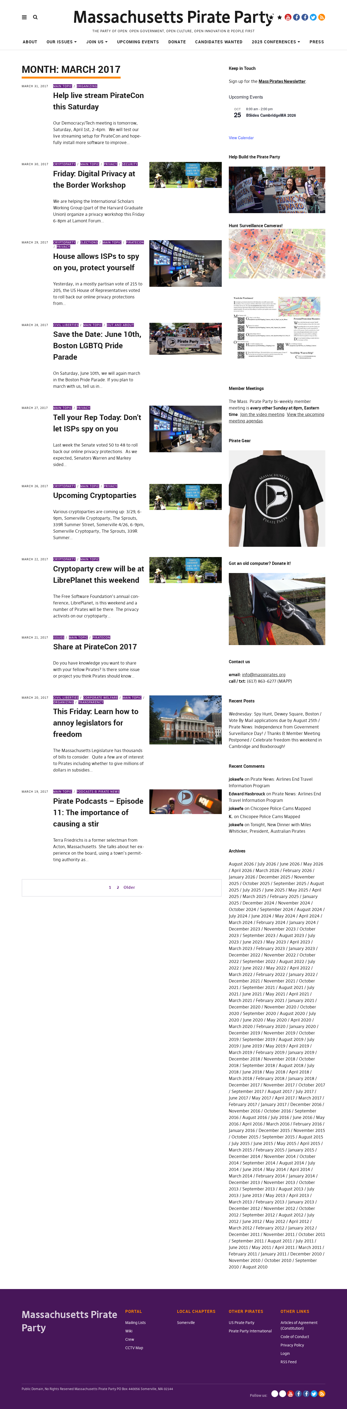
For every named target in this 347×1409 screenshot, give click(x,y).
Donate (177, 41)
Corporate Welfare (100, 697)
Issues (58, 637)
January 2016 (242, 1130)
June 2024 (261, 916)
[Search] (35, 17)
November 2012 (279, 1208)
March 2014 (240, 1176)
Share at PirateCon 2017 (95, 646)
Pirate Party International (250, 1331)
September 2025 (290, 883)
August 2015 (310, 1137)
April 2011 (285, 1247)
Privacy (110, 164)
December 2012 (244, 1208)
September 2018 (258, 1065)
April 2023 (300, 942)
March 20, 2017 (35, 697)
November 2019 (279, 1033)
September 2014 (259, 1163)
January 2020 (302, 1026)
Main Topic (62, 86)
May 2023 (276, 942)
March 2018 (240, 1078)
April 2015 (310, 1143)
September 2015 (278, 1137)
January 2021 (301, 1000)
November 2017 (279, 1085)
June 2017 (238, 1098)
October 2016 (277, 1111)
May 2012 (275, 1221)
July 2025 (252, 890)
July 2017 (305, 1091)
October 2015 (245, 1137)
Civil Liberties (66, 325)
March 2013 (240, 1202)
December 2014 (244, 1156)
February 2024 (270, 922)
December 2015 (274, 1130)
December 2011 (244, 1234)
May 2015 (286, 1143)
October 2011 (311, 1234)
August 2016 (254, 1117)
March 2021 (240, 1000)
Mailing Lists (135, 1322)
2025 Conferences (274, 41)
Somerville (186, 1322)
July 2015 (241, 1143)
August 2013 (291, 1189)
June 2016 (302, 1117)
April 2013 (299, 1195)
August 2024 (309, 909)
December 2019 (244, 1033)
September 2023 (259, 935)
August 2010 (255, 1267)
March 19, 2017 (35, 791)
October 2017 (311, 1085)
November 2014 (280, 1156)
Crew (129, 1339)
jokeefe (236, 779)
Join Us (95, 41)
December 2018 (244, 1059)
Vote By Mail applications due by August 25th (273, 720)
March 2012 (240, 1228)
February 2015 (270, 1150)
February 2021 (270, 1000)
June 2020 (253, 1020)
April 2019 (299, 1046)
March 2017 (310, 1098)
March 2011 (310, 1247)
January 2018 (301, 1078)
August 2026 (241, 864)
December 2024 (258, 903)
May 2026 (313, 864)
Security (130, 164)
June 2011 (238, 1247)
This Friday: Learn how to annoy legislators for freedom (96, 722)
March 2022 (240, 974)
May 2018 (275, 1072)
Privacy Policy (292, 1345)
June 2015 (263, 1143)
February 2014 (270, 1176)
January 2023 (302, 948)
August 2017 (280, 1091)
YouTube (288, 17)
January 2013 (301, 1202)
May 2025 (298, 890)
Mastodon (279, 17)
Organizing (87, 86)
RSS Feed (289, 1361)
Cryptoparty (64, 164)
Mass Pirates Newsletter (282, 81)
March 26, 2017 (35, 486)
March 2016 (278, 1124)
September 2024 (276, 909)
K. (231, 816)
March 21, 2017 (35, 637)
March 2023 (240, 948)
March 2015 (240, 1150)
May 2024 (285, 916)
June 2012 (252, 1221)
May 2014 (276, 1169)
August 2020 (292, 1013)
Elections (89, 242)
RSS (321, 17)
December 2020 (245, 1007)
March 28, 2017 (35, 325)
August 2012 (291, 1215)
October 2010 (277, 1260)
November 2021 (279, 981)
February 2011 (243, 1254)
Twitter (313, 17)
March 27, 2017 (35, 408)
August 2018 (291, 1065)
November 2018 (279, 1059)
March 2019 (240, 1052)
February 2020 (270, 1026)
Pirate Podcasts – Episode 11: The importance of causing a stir (98, 812)
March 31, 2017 (35, 86)
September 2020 (259, 1013)
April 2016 (252, 1124)
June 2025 (275, 890)
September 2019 (258, 1039)
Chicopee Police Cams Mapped (280, 808)
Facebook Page (296, 17)
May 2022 (276, 968)
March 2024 (241, 922)
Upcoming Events (138, 41)
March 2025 (254, 896)
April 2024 (309, 916)
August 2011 (280, 1241)
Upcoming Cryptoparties (94, 495)
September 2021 (258, 987)
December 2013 (244, 1182)
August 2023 (291, 935)
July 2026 (267, 864)
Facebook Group (304, 17)
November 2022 (280, 955)
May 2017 (261, 1098)
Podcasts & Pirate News (98, 791)
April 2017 (285, 1098)
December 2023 (244, 929)
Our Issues (60, 41)
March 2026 (267, 870)
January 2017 (274, 1104)
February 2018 (270, 1078)
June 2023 (252, 942)
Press (317, 41)
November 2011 (279, 1234)
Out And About (120, 325)
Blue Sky (271, 17)
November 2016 (244, 1111)
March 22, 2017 (35, 559)
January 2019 (301, 1052)
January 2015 (301, 1150)
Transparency (91, 702)
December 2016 (306, 1104)
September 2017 (248, 1091)
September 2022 (259, 961)
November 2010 (245, 1260)
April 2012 (299, 1221)
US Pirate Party (242, 1322)
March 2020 (241, 1026)
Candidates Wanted (219, 41)
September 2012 (258, 1215)
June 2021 (252, 994)
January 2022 (302, 974)
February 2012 (270, 1228)
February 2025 (284, 896)
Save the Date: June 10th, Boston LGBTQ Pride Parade (97, 345)
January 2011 (274, 1254)
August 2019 (291, 1039)
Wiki (128, 1331)
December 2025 (274, 877)
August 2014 (291, 1163)
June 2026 (290, 864)
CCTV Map (134, 1347)
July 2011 (305, 1241)
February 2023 (270, 948)
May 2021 (275, 994)
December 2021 (244, 981)
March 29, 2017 (35, 242)
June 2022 (252, 968)
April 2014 (300, 1169)
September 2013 (258, 1189)
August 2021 (291, 987)
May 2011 (261, 1247)
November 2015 (309, 1130)
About (30, 41)
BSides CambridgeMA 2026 (271, 115)
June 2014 (252, 1169)
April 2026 (242, 870)
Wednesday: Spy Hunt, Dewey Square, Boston (274, 714)
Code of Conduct (295, 1336)
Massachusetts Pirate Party (173, 17)
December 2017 (244, 1085)
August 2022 (291, 961)
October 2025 (256, 883)
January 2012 (301, 1228)
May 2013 (275, 1195)
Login (285, 1353)
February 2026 (297, 870)
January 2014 (302, 1176)
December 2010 (306, 1254)
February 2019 (270, 1052)
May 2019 (275, 1046)
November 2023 (280, 929)
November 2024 (294, 903)
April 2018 (299, 1072)
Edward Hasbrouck (247, 793)
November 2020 (280, 1007)
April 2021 (299, 994)
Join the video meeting (262, 414)
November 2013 (279, 1182)
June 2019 (252, 1046)
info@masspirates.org (263, 674)
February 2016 (307, 1124)
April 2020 (301, 1020)
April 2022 (300, 968)
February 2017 (243, 1104)
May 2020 (277, 1020)
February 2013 (270, 1202)
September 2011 (248, 1241)
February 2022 (270, 974)
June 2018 (252, 1072)
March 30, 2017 (35, 164)
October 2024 (242, 909)
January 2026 (242, 877)
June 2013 (252, 1195)
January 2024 (302, 922)
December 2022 (244, 955)
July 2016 (280, 1117)
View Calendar (241, 137)
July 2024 (238, 916)
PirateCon (135, 242)
